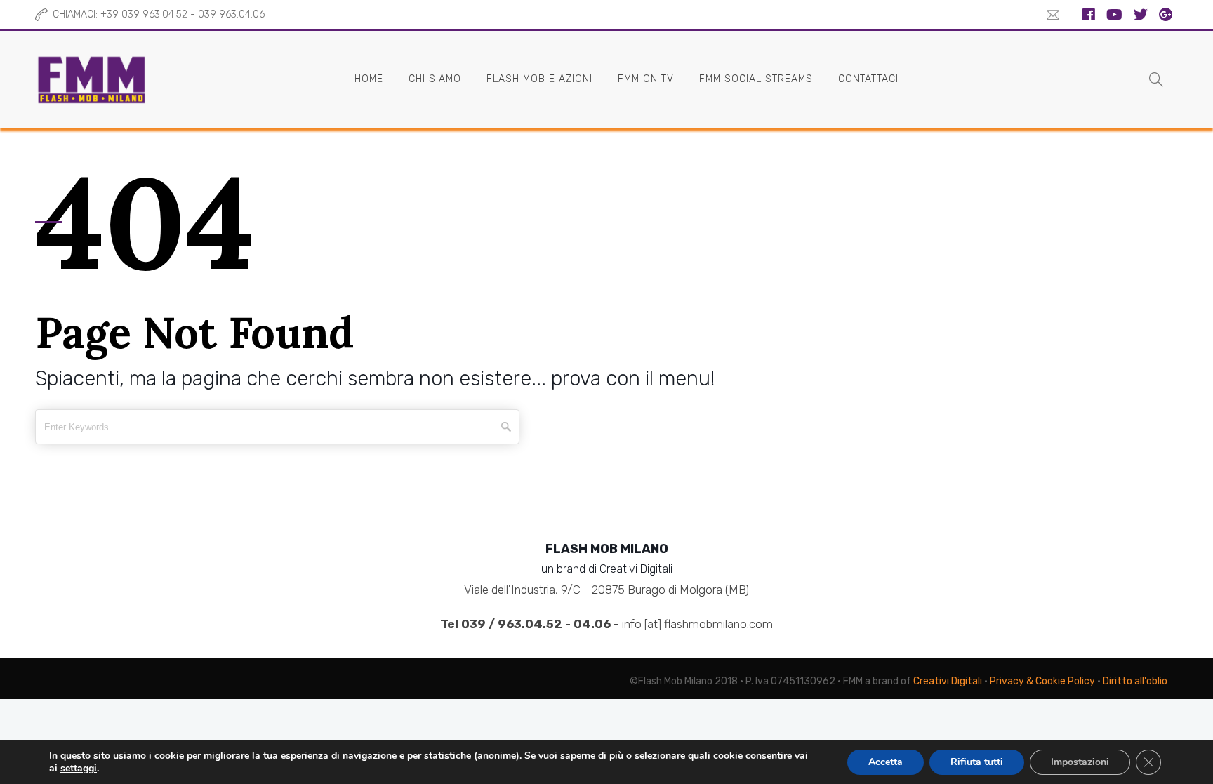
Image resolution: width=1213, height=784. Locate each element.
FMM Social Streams (756, 79)
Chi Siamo (435, 79)
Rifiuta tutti (976, 762)
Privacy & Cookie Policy (1042, 681)
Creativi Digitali (947, 681)
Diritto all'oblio (1135, 681)
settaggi (78, 768)
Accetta (885, 762)
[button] (1049, 14)
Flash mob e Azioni (539, 79)
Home (368, 79)
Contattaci (868, 79)
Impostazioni (1080, 762)
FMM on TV (646, 79)
